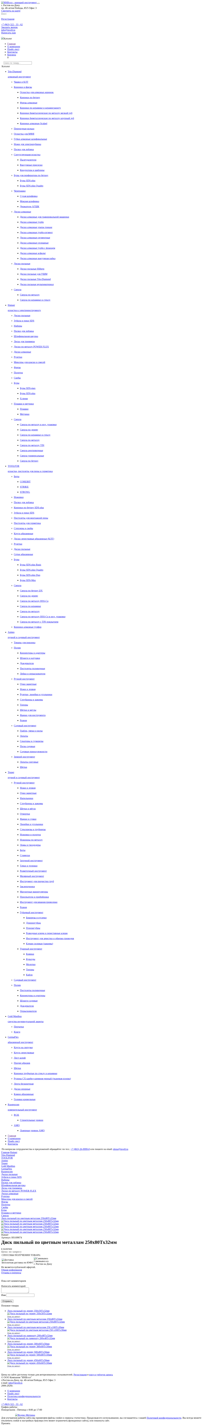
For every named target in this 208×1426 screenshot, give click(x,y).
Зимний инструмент (24, 756)
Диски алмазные (22, 211)
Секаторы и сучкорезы (31, 741)
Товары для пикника (24, 642)
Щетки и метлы (28, 710)
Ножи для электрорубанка (27, 144)
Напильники (26, 798)
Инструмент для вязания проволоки (38, 902)
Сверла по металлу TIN (32, 445)
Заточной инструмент (31, 860)
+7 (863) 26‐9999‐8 (80, 1149)
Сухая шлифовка (28, 196)
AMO (17, 1125)
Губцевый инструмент (31, 912)
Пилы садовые (27, 746)
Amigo (4, 1160)
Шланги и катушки (30, 658)
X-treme (24, 398)
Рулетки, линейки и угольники (36, 694)
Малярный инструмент (32, 876)
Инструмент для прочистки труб (37, 881)
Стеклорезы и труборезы (33, 829)
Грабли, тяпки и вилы (31, 730)
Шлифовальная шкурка (26, 336)
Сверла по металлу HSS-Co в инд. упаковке (42, 616)
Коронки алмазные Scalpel (33, 123)
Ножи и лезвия (27, 689)
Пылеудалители (28, 159)
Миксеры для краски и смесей (29, 362)
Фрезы (17, 367)
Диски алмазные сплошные (34, 243)
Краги (17, 1032)
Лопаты (24, 736)
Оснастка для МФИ (24, 134)
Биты (16, 476)
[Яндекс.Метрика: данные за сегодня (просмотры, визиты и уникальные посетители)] (25, 1415)
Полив (17, 647)
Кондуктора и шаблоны (32, 170)
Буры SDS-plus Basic (30, 564)
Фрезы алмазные (28, 102)
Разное (23, 720)
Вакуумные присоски (31, 165)
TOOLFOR (7, 1158)
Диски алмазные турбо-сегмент (36, 232)
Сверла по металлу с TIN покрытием (39, 621)
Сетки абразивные (23, 554)
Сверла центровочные (31, 450)
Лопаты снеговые (29, 762)
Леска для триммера (24, 341)
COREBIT (25, 481)
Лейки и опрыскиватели (32, 673)
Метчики (24, 414)
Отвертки (25, 814)
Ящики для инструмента (33, 715)
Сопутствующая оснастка (27, 154)
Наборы (18, 326)
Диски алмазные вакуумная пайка (37, 258)
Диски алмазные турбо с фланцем (37, 248)
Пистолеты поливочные (32, 668)
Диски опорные (22, 1089)
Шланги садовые (29, 1000)
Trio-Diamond (8, 1155)
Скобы (17, 378)
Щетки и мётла (28, 808)
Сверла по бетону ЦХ (31, 590)
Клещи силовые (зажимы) (39, 943)
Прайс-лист (13, 49)
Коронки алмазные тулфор (27, 627)
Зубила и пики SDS (24, 320)
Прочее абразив (22, 1063)
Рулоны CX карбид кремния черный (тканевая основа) (42, 1078)
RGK (16, 1115)
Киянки (30, 954)
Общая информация (11, 1270)
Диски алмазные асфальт (33, 253)
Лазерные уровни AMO (32, 1130)
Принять (5, 1423)
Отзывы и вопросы (11, 1272)
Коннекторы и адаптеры (32, 653)
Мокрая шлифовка (29, 201)
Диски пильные (22, 263)
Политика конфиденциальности (24, 1396)
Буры (16, 383)
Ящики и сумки (28, 819)
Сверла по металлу (30, 294)
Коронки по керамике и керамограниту (40, 108)
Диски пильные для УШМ (33, 274)
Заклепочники (27, 886)
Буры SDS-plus (27, 180)
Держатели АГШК (29, 206)
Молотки (30, 964)
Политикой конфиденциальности (164, 1418)
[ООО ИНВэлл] (19, 2)
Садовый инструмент (25, 725)
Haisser (13, 1152)
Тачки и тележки (28, 865)
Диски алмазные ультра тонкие (36, 227)
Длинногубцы (33, 923)
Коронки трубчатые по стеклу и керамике (35, 1073)
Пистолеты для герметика (27, 523)
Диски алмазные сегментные (35, 237)
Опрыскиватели (28, 1011)
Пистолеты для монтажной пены (31, 518)
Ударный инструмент (31, 949)
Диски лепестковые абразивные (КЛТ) (34, 538)
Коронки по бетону (30, 97)
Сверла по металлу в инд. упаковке (38, 424)
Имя (3, 1295)
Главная (11, 43)
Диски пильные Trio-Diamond (35, 279)
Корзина (11, 54)
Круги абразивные (23, 533)
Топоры (24, 705)
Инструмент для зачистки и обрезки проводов (50, 938)
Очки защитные (28, 684)
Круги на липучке (23, 1047)
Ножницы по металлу (31, 840)
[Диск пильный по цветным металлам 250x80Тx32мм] (30, 1232)
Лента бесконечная (23, 1083)
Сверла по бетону (29, 461)
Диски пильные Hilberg (32, 268)
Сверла (17, 289)
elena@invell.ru (120, 1149)
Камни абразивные (24, 1094)
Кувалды (30, 959)
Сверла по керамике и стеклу (35, 300)
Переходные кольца (24, 128)
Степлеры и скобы (23, 528)
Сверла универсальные (32, 455)
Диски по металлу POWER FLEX (31, 346)
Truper (4, 1163)
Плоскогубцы (33, 928)
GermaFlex (6, 1169)
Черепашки (20, 191)
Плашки (24, 409)
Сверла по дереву (29, 429)
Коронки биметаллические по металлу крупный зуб (47, 118)
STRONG (25, 492)
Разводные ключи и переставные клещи (47, 933)
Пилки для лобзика (24, 149)
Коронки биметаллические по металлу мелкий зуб (46, 113)
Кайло (29, 974)
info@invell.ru (8, 30)
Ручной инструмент (24, 679)
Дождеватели (27, 663)
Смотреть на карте (10, 10)
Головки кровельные (24, 1099)
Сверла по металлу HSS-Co (34, 601)
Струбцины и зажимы (31, 699)
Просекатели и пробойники (34, 897)
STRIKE (24, 487)
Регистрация (80, 1374)
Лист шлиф (20, 1058)
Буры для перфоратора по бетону (31, 175)
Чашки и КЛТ (21, 82)
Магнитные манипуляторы (34, 891)
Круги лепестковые (24, 1052)
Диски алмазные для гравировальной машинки (44, 217)
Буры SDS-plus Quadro (31, 185)
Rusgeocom (7, 1171)
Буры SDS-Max (28, 580)
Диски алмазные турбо (32, 222)
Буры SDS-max (27, 388)
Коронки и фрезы (23, 87)
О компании (13, 46)
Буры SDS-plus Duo (30, 575)
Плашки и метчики (24, 403)
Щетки (23, 767)
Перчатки (19, 1026)
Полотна (18, 372)
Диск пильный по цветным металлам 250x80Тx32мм (28, 1218)
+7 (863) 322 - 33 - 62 (12, 24)
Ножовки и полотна (30, 834)
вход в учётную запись (101, 1374)
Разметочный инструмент (33, 871)
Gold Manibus (8, 1166)
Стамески (25, 855)
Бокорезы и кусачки (36, 917)
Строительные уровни (31, 1120)
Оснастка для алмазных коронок (37, 92)
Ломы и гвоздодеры (30, 845)
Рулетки (18, 357)
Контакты (12, 52)
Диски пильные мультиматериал (37, 284)
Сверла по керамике (30, 606)
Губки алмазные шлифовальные (30, 139)
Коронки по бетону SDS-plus (29, 507)
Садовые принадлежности (33, 751)
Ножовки (19, 497)
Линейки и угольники (31, 824)
